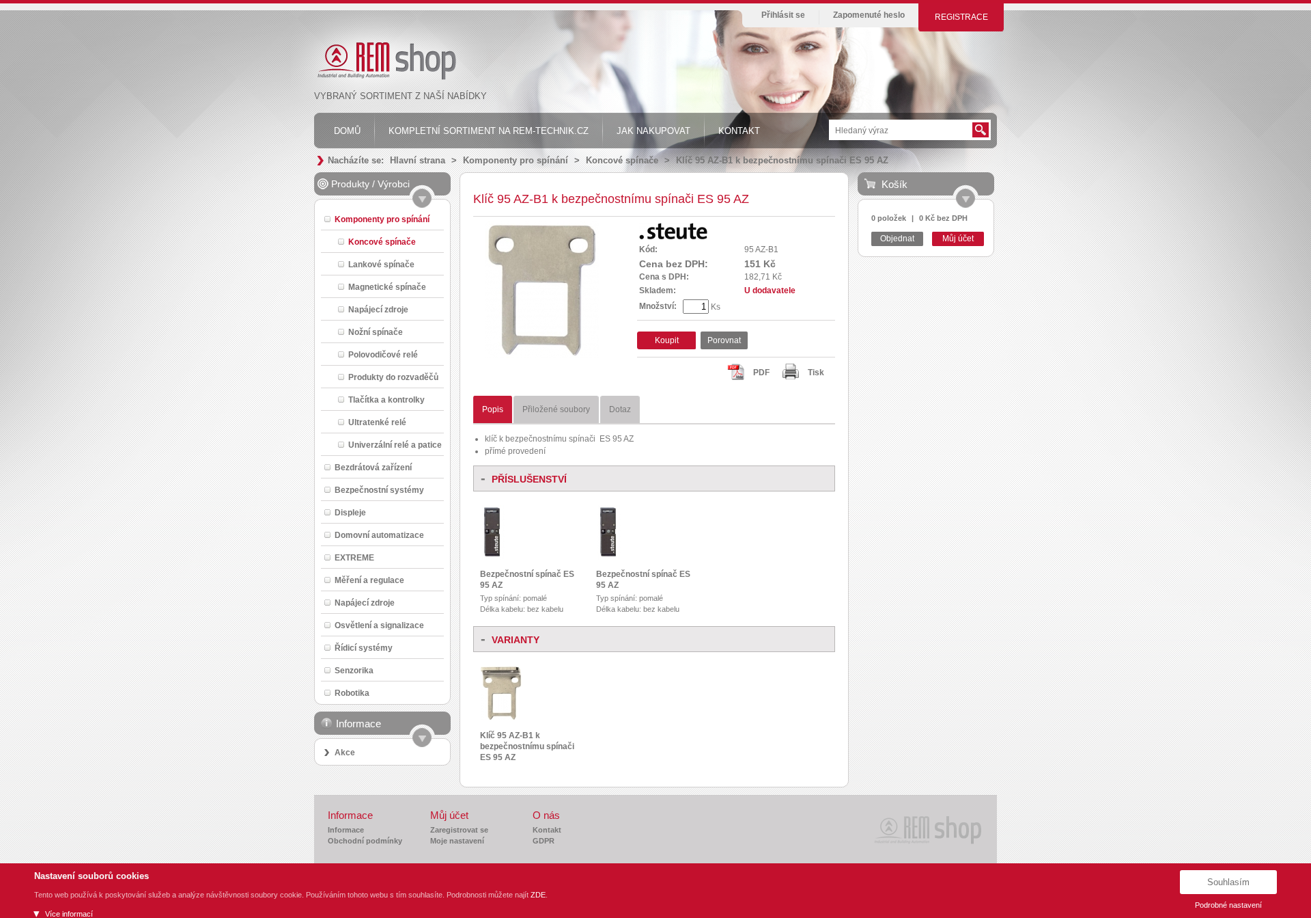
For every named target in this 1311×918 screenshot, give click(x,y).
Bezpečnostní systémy (379, 489)
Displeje (350, 512)
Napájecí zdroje (378, 309)
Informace (346, 830)
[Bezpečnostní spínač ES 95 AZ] (493, 557)
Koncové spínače (622, 160)
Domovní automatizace (379, 534)
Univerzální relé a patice (395, 444)
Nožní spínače (375, 331)
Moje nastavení (457, 841)
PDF (761, 372)
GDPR (543, 841)
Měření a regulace (369, 580)
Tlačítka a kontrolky (386, 399)
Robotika (352, 692)
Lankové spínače (381, 264)
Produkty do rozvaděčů (393, 377)
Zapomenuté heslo (869, 15)
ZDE (538, 895)
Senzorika (354, 670)
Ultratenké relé (377, 422)
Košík (894, 184)
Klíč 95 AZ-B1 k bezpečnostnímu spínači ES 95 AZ (782, 160)
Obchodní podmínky (365, 841)
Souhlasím (1228, 882)
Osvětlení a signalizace (379, 625)
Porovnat (724, 340)
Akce (345, 752)
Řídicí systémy (364, 647)
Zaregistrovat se (459, 830)
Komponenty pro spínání (515, 160)
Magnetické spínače (387, 286)
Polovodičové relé (383, 354)
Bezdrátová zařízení (373, 467)
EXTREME (354, 557)
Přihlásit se (783, 15)
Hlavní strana (417, 160)
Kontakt (547, 830)
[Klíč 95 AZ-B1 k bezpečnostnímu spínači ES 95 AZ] (542, 355)
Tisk (816, 372)
